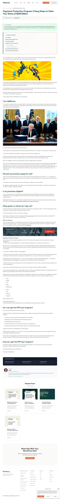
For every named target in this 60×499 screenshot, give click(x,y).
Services (15, 2)
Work (21, 2)
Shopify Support (32, 485)
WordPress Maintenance (24, 481)
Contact (41, 479)
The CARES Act (8, 37)
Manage (55, 496)
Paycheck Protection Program (12, 46)
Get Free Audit (46, 2)
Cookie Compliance (23, 490)
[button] (58, 488)
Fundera (16, 260)
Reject (48, 496)
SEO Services (22, 488)
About (33, 2)
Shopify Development (33, 479)
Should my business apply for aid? (11, 39)
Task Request (54, 2)
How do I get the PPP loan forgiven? (11, 50)
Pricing (37, 2)
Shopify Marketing (32, 481)
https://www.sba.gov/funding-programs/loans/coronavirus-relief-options (25, 201)
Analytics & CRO (32, 483)
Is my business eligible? (9, 41)
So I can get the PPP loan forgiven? (11, 48)
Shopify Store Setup (33, 477)
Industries (28, 2)
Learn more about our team (18, 376)
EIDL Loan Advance (10, 45)
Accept (41, 496)
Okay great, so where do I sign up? (11, 43)
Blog (24, 2)
